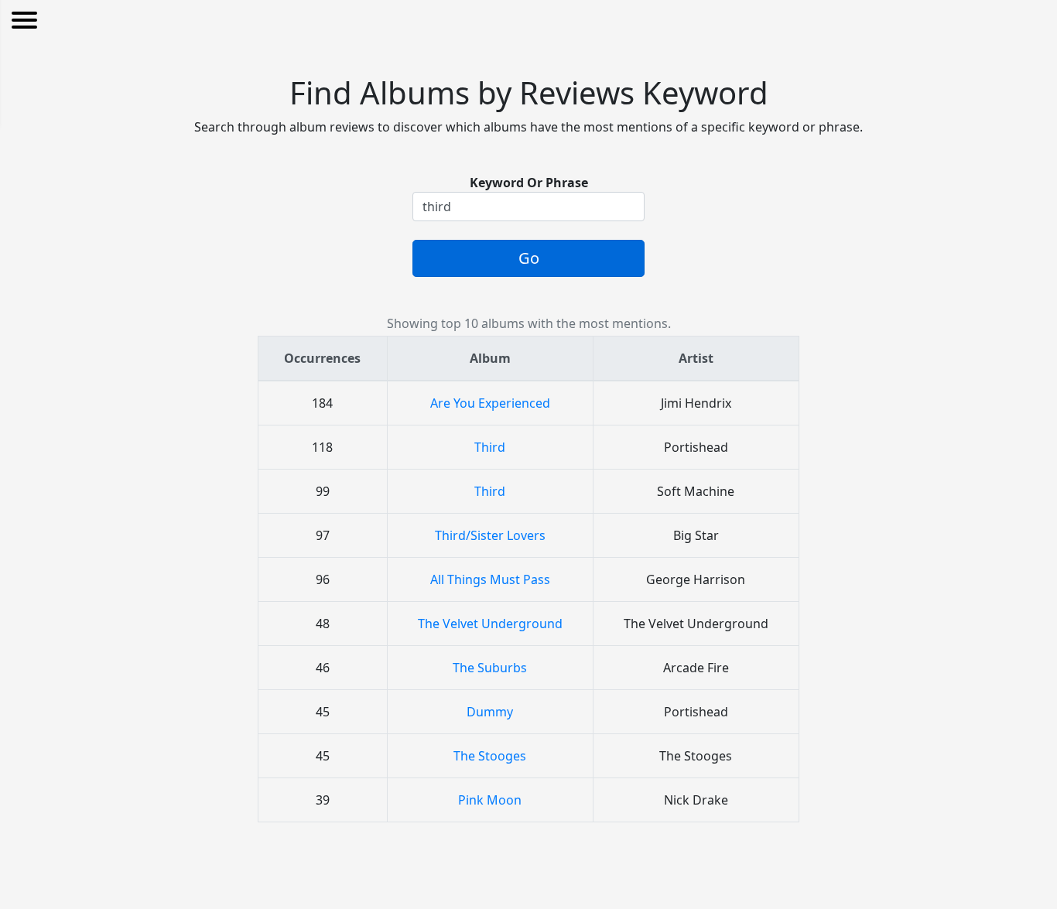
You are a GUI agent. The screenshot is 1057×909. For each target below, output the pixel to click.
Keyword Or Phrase (529, 182)
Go (528, 258)
